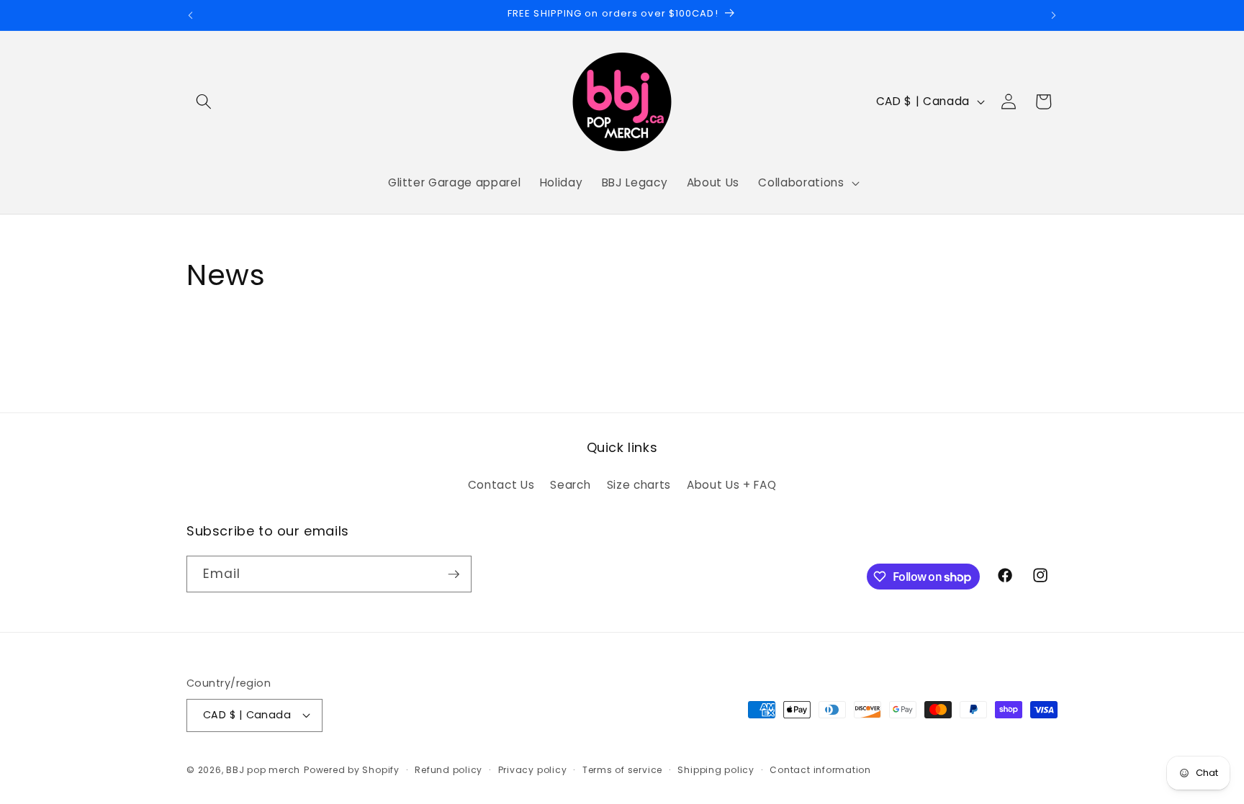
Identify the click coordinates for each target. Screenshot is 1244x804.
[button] (203, 101)
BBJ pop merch (263, 770)
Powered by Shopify (352, 770)
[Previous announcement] (191, 15)
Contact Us (501, 484)
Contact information (820, 770)
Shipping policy (715, 770)
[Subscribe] (453, 574)
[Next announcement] (1054, 15)
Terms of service (622, 770)
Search (570, 484)
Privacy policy (532, 770)
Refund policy (448, 770)
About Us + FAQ (731, 484)
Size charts (639, 484)
